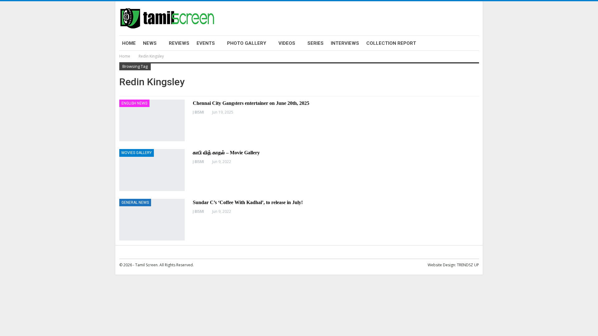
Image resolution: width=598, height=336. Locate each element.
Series (315, 43)
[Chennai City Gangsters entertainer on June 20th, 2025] (152, 120)
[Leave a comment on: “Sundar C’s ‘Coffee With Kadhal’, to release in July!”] (477, 211)
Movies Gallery (136, 153)
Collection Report (391, 43)
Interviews (345, 43)
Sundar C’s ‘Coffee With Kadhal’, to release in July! (248, 202)
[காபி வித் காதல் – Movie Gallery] (152, 170)
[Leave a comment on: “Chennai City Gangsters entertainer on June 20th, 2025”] (477, 112)
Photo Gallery (246, 43)
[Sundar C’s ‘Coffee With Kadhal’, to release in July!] (152, 219)
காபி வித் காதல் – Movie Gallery (226, 152)
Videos (286, 43)
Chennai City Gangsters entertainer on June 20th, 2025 (251, 103)
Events (206, 43)
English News (134, 103)
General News (135, 202)
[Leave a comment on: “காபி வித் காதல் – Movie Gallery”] (477, 162)
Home (129, 43)
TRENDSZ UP (468, 265)
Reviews (179, 43)
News (150, 43)
